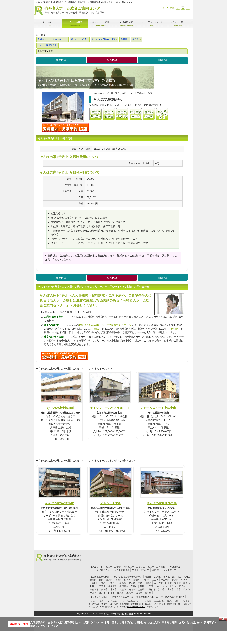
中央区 (184, 580)
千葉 (151, 586)
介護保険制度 (174, 567)
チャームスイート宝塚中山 (158, 408)
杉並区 (146, 580)
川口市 (173, 586)
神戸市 (102, 592)
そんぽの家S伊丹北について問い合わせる (65, 127)
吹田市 (186, 589)
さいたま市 (161, 586)
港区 (140, 583)
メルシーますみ (110, 503)
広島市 (129, 592)
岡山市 (111, 592)
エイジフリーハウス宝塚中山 (109, 408)
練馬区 (122, 583)
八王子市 (158, 583)
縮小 (178, 7)
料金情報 (112, 60)
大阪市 (170, 589)
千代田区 (94, 583)
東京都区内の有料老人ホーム (128, 576)
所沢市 (182, 586)
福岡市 (139, 592)
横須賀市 (123, 586)
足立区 (148, 576)
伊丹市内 (176, 328)
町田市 (168, 583)
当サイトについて (140, 570)
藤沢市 (102, 586)
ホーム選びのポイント (101, 570)
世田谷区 (165, 580)
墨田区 (155, 580)
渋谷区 (127, 580)
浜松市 (161, 589)
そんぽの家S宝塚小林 (59, 503)
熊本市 (148, 592)
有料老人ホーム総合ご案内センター (74, 10)
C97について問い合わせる (64, 356)
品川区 (118, 580)
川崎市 (93, 586)
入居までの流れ (121, 570)
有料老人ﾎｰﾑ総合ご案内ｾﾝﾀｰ (62, 557)
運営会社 (156, 570)
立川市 (177, 583)
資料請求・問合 (19, 624)
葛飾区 (93, 580)
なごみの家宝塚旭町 (60, 408)
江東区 (109, 580)
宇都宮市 (94, 589)
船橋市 (143, 586)
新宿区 (136, 580)
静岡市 (152, 589)
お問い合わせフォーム (136, 607)
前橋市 (104, 589)
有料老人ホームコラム (134, 567)
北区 (101, 580)
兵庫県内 (96, 328)
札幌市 (122, 589)
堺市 (178, 589)
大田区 (187, 576)
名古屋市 (142, 589)
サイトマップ (169, 570)
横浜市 (186, 583)
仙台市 (132, 589)
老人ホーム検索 (113, 567)
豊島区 (104, 583)
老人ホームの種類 (156, 567)
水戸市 (113, 589)
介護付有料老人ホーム (91, 324)
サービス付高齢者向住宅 (172, 597)
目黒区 (148, 583)
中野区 (113, 583)
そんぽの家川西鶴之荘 (162, 503)
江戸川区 (176, 576)
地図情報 (163, 60)
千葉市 (134, 586)
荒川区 (157, 576)
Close (223, 619)
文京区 (132, 583)
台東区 (175, 580)
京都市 (93, 592)
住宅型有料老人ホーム (118, 324)
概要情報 (61, 60)
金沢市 (120, 592)
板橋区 (166, 576)
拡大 (188, 7)
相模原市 (112, 586)
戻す (183, 7)
